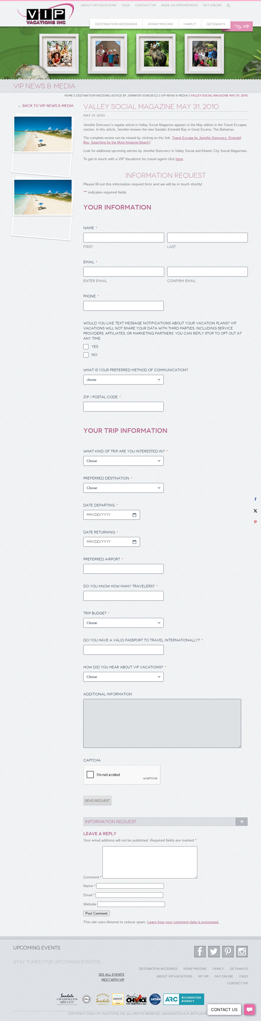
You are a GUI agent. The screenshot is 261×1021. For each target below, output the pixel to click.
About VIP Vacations (98, 5)
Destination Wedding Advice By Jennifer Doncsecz (117, 95)
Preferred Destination (107, 478)
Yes (95, 346)
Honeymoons (160, 24)
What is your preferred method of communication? (135, 370)
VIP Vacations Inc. (45, 14)
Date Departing (100, 505)
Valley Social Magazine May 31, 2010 (219, 95)
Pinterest (228, 951)
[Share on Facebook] (255, 499)
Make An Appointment (179, 5)
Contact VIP (145, 5)
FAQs (126, 5)
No (94, 355)
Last (171, 247)
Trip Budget (96, 613)
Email (89, 895)
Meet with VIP (112, 979)
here (179, 159)
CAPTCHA (92, 760)
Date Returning (100, 532)
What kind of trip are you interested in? (125, 451)
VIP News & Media (174, 95)
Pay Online (212, 5)
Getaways (215, 24)
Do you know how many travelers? (120, 586)
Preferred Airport (103, 559)
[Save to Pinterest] (255, 522)
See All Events (111, 974)
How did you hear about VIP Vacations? (124, 667)
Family (190, 24)
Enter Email (95, 281)
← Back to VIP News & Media (45, 106)
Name (89, 886)
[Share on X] (255, 510)
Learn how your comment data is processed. (183, 922)
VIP (241, 27)
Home (68, 95)
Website (89, 904)
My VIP (203, 976)
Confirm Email (181, 281)
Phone (91, 296)
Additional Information (107, 694)
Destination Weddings (116, 24)
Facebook (200, 951)
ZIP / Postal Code (102, 397)
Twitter (214, 951)
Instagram (242, 951)
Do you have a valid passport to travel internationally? (143, 640)
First (88, 247)
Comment (92, 877)
